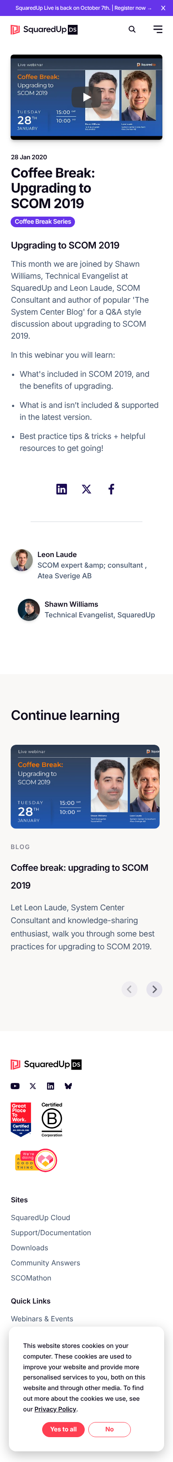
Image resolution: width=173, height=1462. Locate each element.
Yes (55, 1429)
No (109, 1429)
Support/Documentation (51, 1232)
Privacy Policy (55, 1409)
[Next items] (154, 989)
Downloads (29, 1247)
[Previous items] (130, 989)
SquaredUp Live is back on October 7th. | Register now (84, 7)
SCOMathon (31, 1277)
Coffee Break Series (43, 221)
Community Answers (45, 1262)
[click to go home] (44, 30)
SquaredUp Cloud (40, 1217)
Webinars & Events (42, 1318)
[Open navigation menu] (157, 29)
